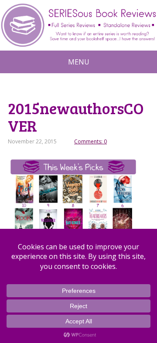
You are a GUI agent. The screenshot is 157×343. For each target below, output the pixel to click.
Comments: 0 (90, 141)
